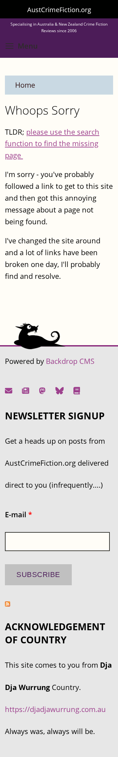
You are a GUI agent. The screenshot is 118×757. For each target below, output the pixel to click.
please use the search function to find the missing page (52, 144)
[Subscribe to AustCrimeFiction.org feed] (7, 604)
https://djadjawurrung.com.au (55, 709)
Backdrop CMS (70, 361)
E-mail (18, 514)
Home (25, 85)
